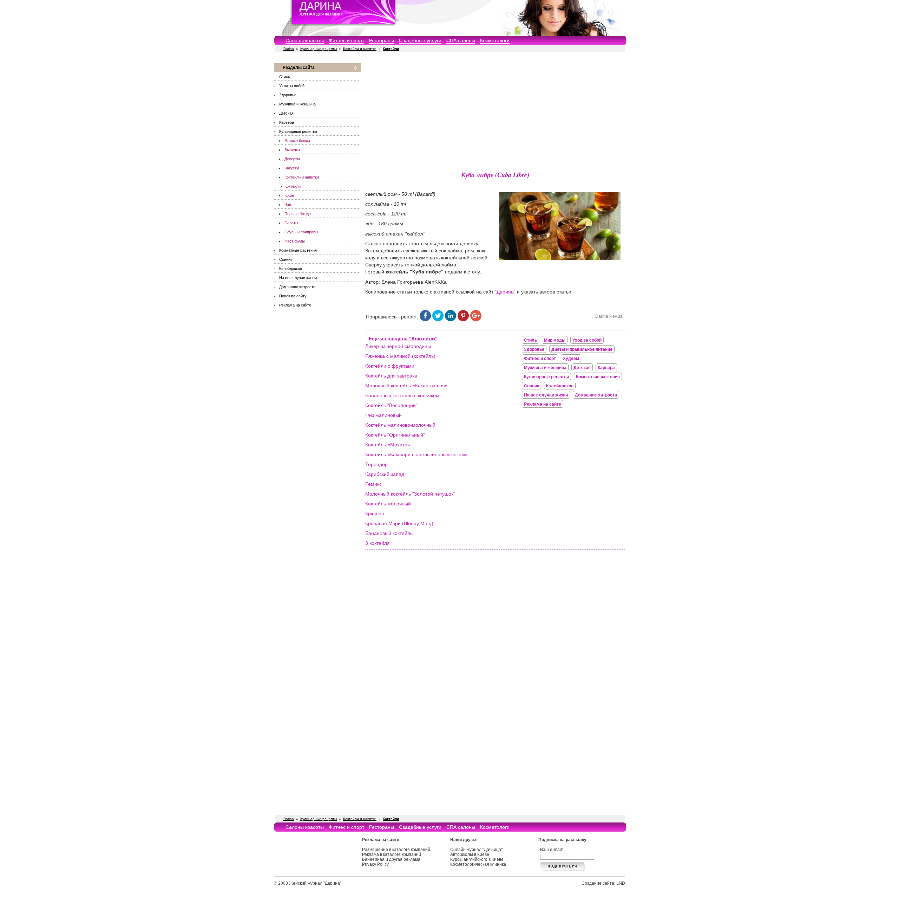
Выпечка (292, 150)
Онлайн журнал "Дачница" (476, 849)
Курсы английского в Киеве (477, 859)
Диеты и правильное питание (581, 349)
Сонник (285, 259)
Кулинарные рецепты (318, 49)
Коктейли (292, 186)
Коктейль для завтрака (391, 376)
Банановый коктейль (389, 533)
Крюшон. (375, 513)
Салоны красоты (305, 40)
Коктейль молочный (388, 503)
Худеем (571, 358)
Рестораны (381, 40)
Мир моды (554, 340)
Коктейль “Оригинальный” (395, 435)
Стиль (284, 77)
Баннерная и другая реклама (391, 859)
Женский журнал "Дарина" (315, 883)
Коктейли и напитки (359, 49)
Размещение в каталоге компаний (396, 849)
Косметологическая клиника (478, 864)
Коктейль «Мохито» (387, 444)
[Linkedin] (450, 319)
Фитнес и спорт (346, 40)
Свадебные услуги (420, 40)
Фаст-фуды (294, 241)
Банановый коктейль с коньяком (402, 395)
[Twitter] (438, 319)
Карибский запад (384, 474)
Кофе (289, 195)
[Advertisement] (495, 112)
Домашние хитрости (297, 287)
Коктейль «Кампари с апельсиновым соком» (416, 454)
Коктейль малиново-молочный (400, 425)
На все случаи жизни (298, 278)
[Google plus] (475, 319)
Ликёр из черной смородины (398, 346)
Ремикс (373, 484)
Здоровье (287, 95)
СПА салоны (460, 40)
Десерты (292, 159)
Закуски (291, 168)
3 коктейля (377, 543)
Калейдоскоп (290, 268)
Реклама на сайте (295, 305)
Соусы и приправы (301, 232)
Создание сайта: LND (603, 883)
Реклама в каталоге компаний (391, 854)
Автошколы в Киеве (469, 854)
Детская (286, 113)
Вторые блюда (297, 140)
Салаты (291, 223)
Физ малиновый (383, 415)
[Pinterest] (463, 319)
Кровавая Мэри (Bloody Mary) (399, 523)
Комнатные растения (298, 250)
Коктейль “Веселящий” (391, 405)
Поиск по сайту (293, 296)
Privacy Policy (375, 864)
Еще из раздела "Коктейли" (403, 338)
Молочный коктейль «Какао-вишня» (406, 385)
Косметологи (495, 40)
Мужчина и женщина (297, 104)
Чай (287, 204)
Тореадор (376, 464)
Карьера (286, 122)
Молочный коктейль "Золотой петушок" (410, 494)
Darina (288, 49)
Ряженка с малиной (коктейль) (400, 356)
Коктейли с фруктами (389, 366)
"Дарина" (505, 292)
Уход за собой (291, 86)
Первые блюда (297, 214)
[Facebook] (425, 319)
